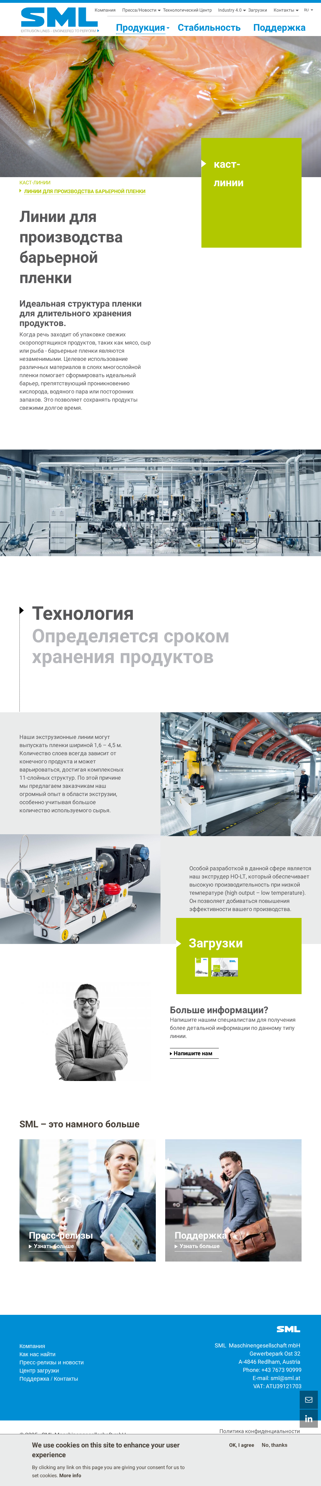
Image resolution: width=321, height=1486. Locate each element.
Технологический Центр (187, 10)
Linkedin (309, 1419)
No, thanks (274, 1445)
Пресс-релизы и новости (51, 1362)
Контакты (284, 10)
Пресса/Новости (139, 10)
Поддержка (279, 27)
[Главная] (45, 17)
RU (306, 10)
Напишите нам (193, 1053)
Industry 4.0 (230, 10)
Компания (105, 10)
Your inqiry (309, 1400)
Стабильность (209, 27)
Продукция (140, 27)
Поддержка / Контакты (48, 1378)
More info (70, 1475)
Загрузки (257, 10)
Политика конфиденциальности (259, 1431)
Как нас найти (37, 1354)
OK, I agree (241, 1445)
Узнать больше (54, 1246)
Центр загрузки (39, 1370)
